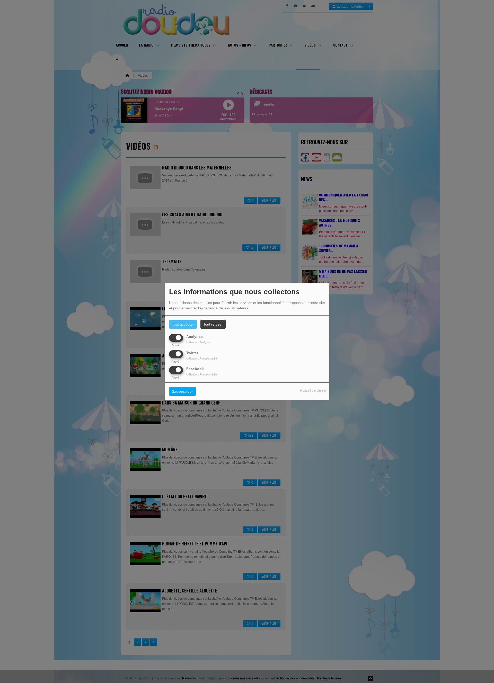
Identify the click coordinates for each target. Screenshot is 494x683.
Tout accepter (183, 324)
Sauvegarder (182, 391)
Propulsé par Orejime (313, 390)
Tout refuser (213, 324)
